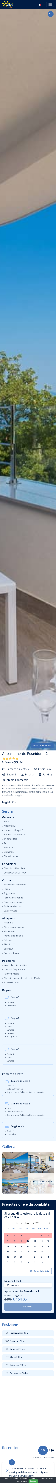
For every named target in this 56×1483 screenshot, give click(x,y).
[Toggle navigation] (50, 4)
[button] (42, 4)
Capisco (33, 1481)
